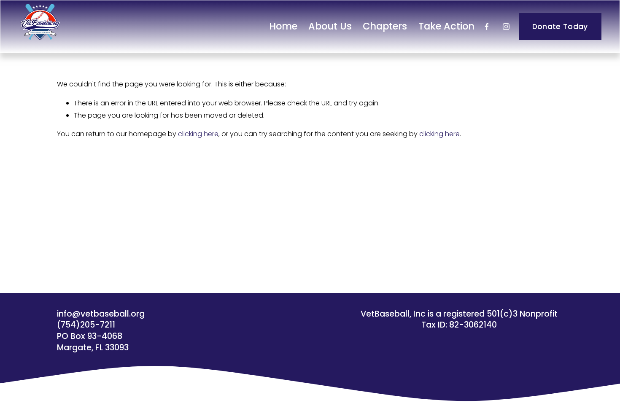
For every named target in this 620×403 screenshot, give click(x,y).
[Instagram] (506, 26)
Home (283, 26)
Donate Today (560, 26)
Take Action (446, 26)
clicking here (198, 134)
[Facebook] (487, 26)
